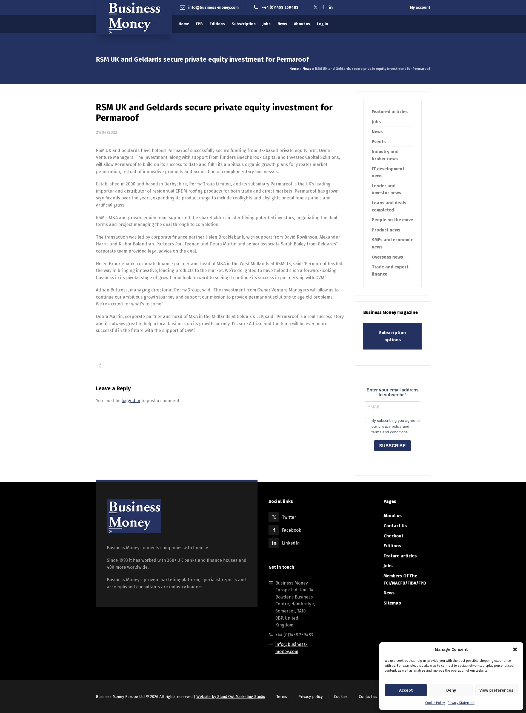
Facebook (291, 530)
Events (379, 141)
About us (393, 515)
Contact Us (395, 525)
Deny (451, 690)
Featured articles (390, 111)
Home (294, 69)
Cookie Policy (435, 703)
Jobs (376, 121)
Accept (406, 690)
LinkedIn (291, 543)
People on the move (392, 219)
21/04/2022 (106, 132)
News (306, 69)
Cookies (341, 696)
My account (420, 7)
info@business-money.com (213, 7)
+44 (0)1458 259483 (280, 7)
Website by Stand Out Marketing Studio (230, 696)
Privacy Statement (461, 703)
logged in (131, 400)
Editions (392, 545)
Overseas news (387, 257)
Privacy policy (310, 696)
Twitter (289, 517)
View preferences (496, 690)
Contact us (368, 696)
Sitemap (392, 603)
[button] (515, 649)
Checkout (393, 536)
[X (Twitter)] (315, 7)
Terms (281, 696)
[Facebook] (323, 7)
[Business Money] (134, 17)
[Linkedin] (331, 7)
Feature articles (400, 556)
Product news (386, 230)
